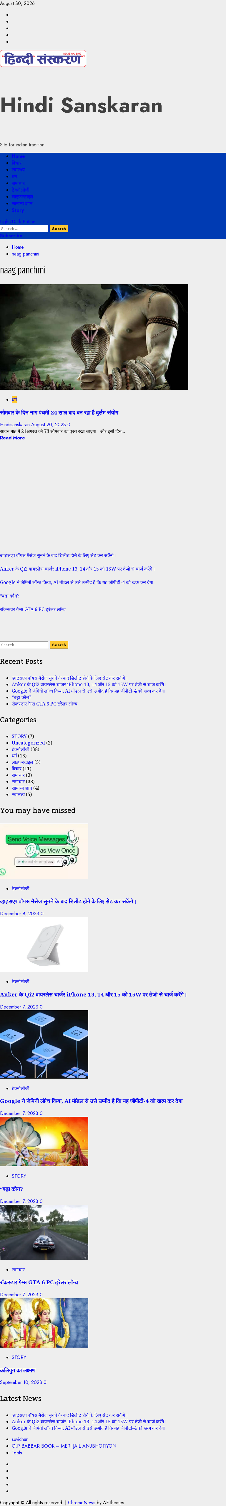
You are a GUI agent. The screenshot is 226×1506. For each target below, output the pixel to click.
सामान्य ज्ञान (22, 203)
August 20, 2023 (49, 424)
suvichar (20, 1439)
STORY (19, 736)
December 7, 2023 (20, 1007)
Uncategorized (28, 743)
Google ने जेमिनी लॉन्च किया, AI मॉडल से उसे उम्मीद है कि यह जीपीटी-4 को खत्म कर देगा (76, 582)
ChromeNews (81, 1502)
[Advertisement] (113, 500)
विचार (16, 163)
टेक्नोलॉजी (20, 190)
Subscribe (11, 235)
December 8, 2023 (20, 913)
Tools (17, 1452)
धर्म (14, 176)
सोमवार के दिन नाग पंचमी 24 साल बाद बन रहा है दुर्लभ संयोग (59, 412)
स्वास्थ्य (18, 169)
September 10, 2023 (22, 1382)
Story (18, 210)
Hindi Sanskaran (81, 105)
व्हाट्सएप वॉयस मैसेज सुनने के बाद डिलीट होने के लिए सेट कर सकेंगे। (58, 555)
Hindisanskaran (15, 424)
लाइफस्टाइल (22, 196)
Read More (12, 437)
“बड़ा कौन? (9, 596)
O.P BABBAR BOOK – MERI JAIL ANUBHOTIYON (64, 1446)
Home (18, 156)
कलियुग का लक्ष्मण (18, 1370)
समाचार (18, 183)
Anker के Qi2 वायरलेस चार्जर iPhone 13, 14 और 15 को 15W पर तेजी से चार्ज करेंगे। (77, 569)
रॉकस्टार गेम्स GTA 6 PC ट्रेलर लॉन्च (33, 609)
